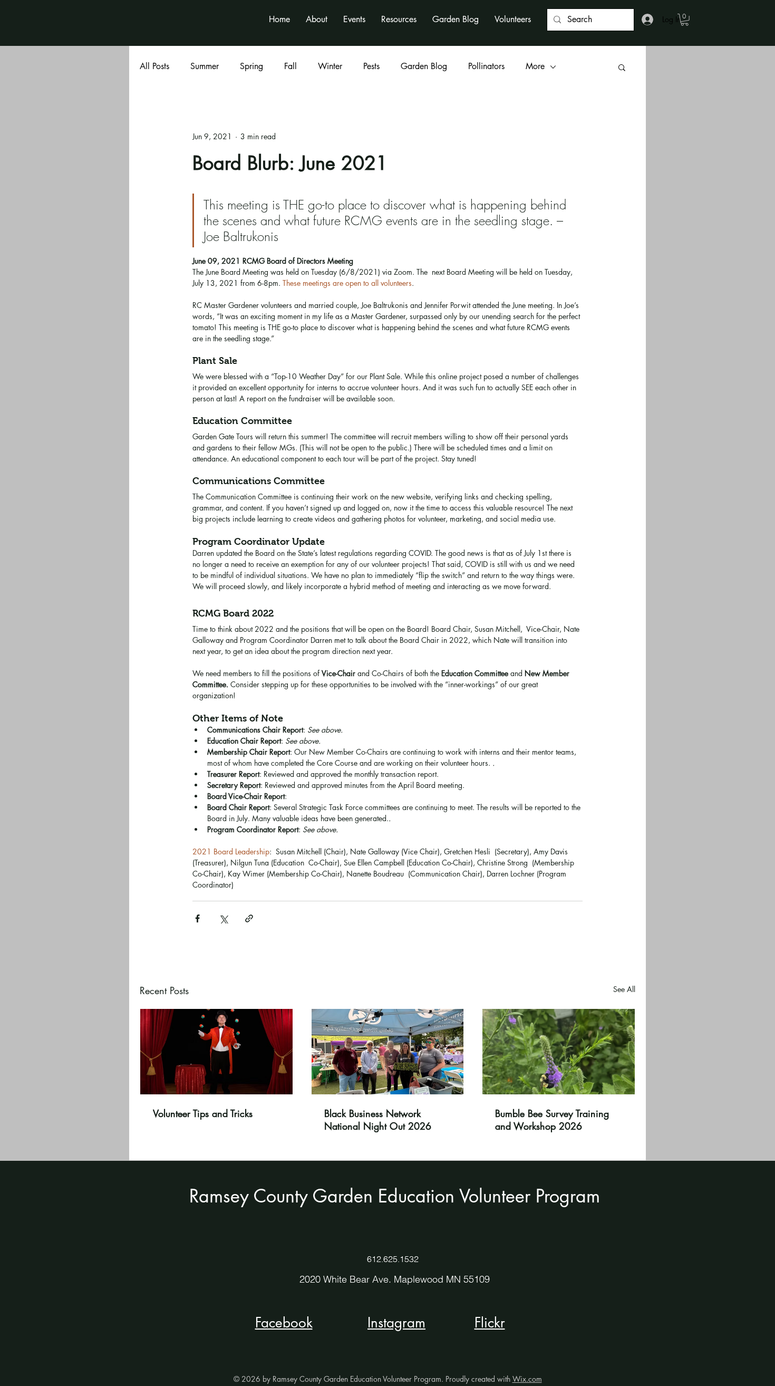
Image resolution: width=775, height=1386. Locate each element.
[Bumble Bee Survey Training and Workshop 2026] (558, 1051)
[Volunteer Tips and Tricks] (216, 1051)
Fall (290, 66)
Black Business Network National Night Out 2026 (377, 1119)
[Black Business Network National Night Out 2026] (388, 1051)
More (535, 66)
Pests (371, 66)
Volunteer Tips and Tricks (203, 1113)
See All (624, 989)
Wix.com (527, 1379)
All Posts (154, 66)
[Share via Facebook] (197, 918)
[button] (316, 19)
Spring (251, 66)
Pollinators (486, 66)
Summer (204, 66)
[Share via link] (249, 918)
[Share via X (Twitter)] (223, 918)
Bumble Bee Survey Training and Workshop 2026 (552, 1119)
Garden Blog (424, 66)
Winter (330, 66)
